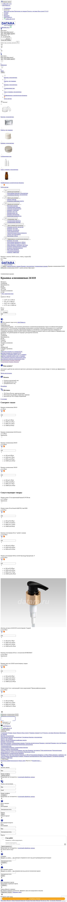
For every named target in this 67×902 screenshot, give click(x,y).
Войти (2, 72)
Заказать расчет (5, 775)
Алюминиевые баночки (14, 222)
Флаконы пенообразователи (15, 248)
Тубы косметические (13, 231)
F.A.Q (46, 11)
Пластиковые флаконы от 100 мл (16, 242)
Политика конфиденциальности (10, 760)
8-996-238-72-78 (7, 3)
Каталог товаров (16, 266)
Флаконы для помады (13, 230)
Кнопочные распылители (14, 216)
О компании (7, 8)
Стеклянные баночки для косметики (17, 194)
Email (2, 790)
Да (2, 33)
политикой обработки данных (26, 777)
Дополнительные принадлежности (17, 233)
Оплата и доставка (32, 11)
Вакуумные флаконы (13, 249)
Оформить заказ (17, 892)
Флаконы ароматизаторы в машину (17, 246)
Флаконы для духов (12, 240)
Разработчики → (36, 760)
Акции (15, 733)
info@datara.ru (6, 5)
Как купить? (41, 11)
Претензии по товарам (20, 11)
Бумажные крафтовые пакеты (15, 201)
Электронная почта (6, 809)
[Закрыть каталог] (19, 198)
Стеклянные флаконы (13, 251)
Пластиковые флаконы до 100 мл (16, 243)
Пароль (3, 812)
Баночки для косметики (13, 191)
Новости (19, 733)
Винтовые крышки (12, 205)
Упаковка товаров (34, 733)
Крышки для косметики (13, 204)
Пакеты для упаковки (12, 198)
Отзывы (6, 12)
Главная (9, 266)
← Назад (3, 266)
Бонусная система (9, 11)
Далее (2, 875)
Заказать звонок (7, 1)
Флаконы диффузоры (13, 252)
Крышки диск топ (12, 211)
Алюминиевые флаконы (14, 220)
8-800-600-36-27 (5, 27)
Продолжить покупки (6, 892)
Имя (2, 770)
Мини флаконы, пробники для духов (17, 245)
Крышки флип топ (12, 213)
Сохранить (4, 885)
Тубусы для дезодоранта (14, 234)
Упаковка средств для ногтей (15, 227)
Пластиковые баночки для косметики (17, 193)
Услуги (6, 14)
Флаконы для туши (12, 228)
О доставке (4, 399)
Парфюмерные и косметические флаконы (17, 239)
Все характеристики (7, 293)
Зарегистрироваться (6, 846)
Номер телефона (5, 774)
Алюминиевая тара (12, 219)
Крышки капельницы (13, 214)
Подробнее (4, 386)
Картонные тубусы (12, 236)
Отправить (4, 795)
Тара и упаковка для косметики (15, 225)
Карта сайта (22, 760)
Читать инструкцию (6, 373)
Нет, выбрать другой (9, 33)
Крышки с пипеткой (13, 210)
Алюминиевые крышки (13, 207)
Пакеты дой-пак (11, 199)
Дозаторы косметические (14, 208)
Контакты (6, 15)
